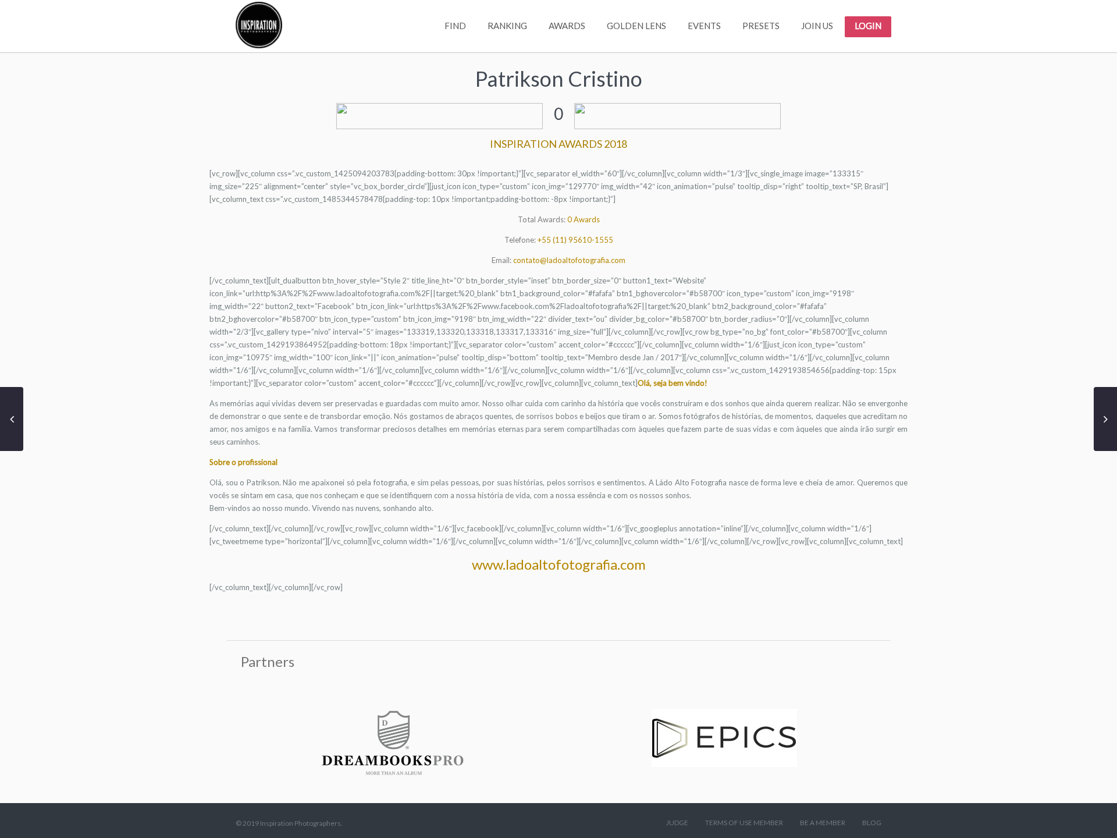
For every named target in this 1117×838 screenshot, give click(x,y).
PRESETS (761, 25)
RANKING (507, 25)
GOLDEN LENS (636, 25)
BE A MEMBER (822, 822)
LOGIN (868, 25)
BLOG (871, 822)
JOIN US (817, 25)
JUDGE (677, 822)
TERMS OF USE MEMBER (744, 822)
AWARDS (567, 25)
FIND (455, 25)
